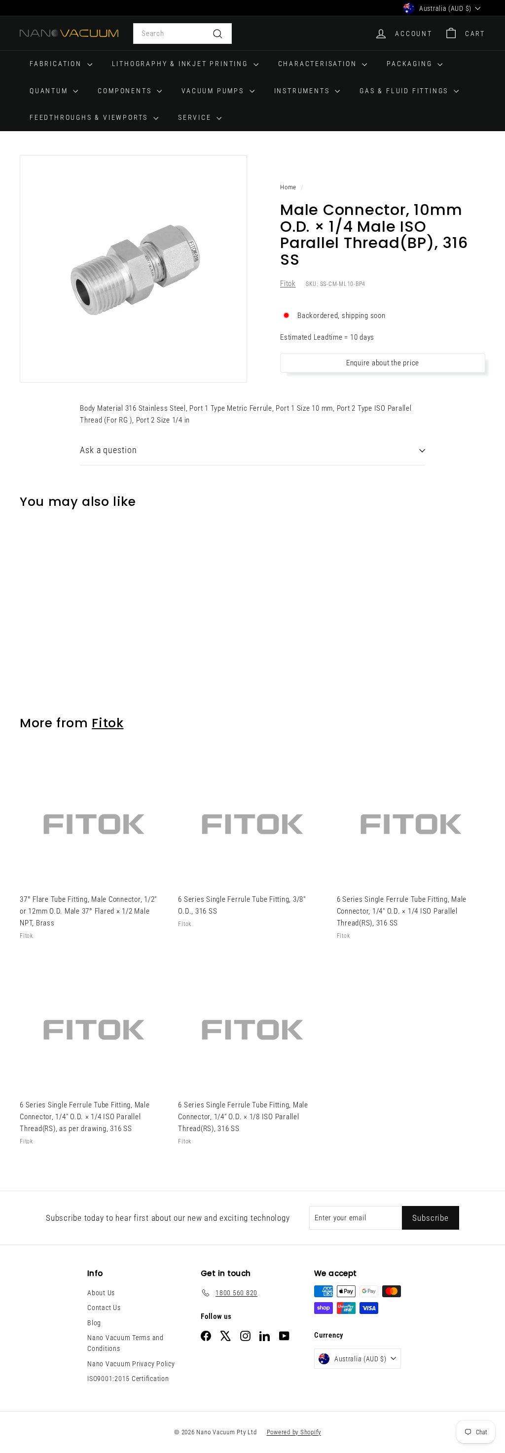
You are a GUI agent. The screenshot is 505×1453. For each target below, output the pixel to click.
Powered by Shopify (294, 1432)
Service (196, 117)
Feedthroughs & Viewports (90, 117)
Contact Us (104, 1307)
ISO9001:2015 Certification (128, 1378)
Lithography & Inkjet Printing (181, 64)
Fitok (288, 283)
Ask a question (108, 450)
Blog (94, 1323)
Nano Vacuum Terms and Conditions (125, 1343)
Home (288, 187)
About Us (101, 1293)
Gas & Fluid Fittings (405, 91)
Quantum (50, 91)
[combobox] (182, 33)
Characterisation (319, 64)
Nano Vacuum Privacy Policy (131, 1364)
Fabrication (57, 64)
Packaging (411, 64)
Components (126, 91)
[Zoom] (133, 269)
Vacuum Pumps (214, 91)
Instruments (303, 91)
